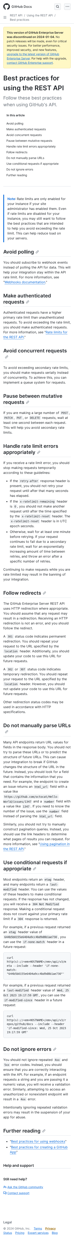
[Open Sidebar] (5, 17)
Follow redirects (22, 593)
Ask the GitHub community (25, 1187)
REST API (16, 15)
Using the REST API (40, 15)
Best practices (19, 19)
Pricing (19, 1232)
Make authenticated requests (27, 299)
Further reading (21, 1131)
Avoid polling (18, 252)
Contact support (18, 1193)
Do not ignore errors (27, 1049)
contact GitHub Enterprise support (30, 62)
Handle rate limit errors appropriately (30, 449)
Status (7, 1232)
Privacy (50, 1228)
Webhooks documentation (25, 282)
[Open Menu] (67, 6)
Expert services (38, 1232)
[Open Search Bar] (57, 6)
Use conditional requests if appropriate (35, 865)
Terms (38, 1228)
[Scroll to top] (65, 1239)
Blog (55, 1232)
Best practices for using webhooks (38, 1141)
